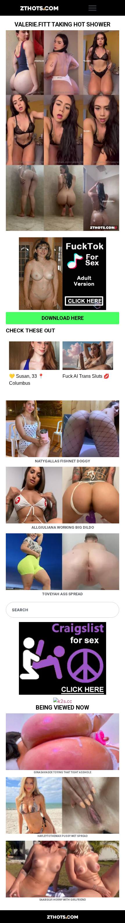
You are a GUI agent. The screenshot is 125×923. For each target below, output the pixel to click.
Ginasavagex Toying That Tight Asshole (62, 772)
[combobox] (62, 610)
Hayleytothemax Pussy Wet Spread (63, 836)
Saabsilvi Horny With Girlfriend (62, 899)
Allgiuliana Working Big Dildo (62, 527)
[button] (92, 8)
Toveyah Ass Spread (62, 594)
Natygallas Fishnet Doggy (62, 461)
